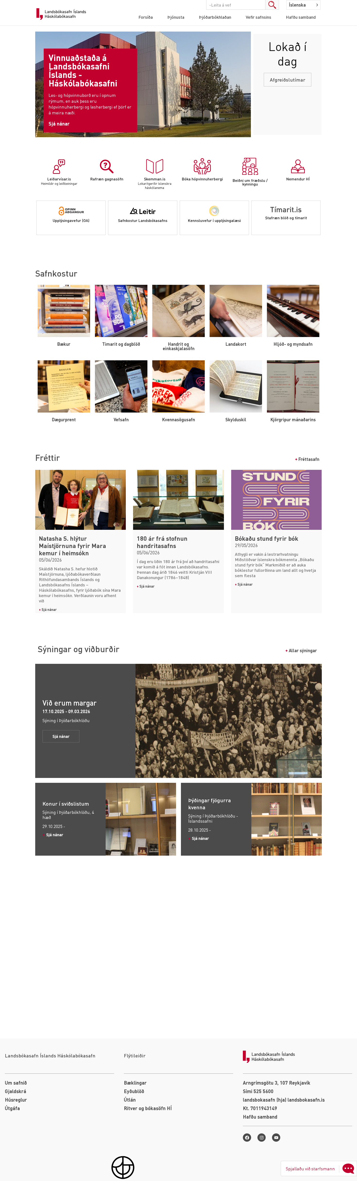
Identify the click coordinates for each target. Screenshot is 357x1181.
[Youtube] (276, 1137)
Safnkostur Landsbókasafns (142, 220)
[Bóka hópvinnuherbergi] (202, 166)
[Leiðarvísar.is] (59, 166)
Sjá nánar (48, 609)
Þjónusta (175, 17)
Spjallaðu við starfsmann (310, 1168)
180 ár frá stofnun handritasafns (162, 541)
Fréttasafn (307, 459)
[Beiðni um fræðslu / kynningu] (250, 166)
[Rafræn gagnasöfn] (106, 166)
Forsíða (145, 17)
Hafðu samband (301, 17)
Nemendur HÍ (298, 178)
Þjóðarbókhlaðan (215, 17)
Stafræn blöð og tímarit (286, 217)
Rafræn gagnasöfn (106, 178)
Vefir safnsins (258, 17)
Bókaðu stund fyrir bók (266, 538)
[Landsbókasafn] (62, 14)
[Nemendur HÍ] (297, 166)
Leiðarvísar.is (59, 178)
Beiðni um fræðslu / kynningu (250, 182)
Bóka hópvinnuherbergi (202, 178)
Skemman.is (154, 178)
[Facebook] (247, 1137)
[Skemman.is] (154, 166)
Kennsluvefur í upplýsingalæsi (214, 220)
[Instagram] (261, 1137)
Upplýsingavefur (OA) (71, 220)
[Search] (272, 5)
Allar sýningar (301, 650)
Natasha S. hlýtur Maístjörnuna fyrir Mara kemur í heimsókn (72, 545)
